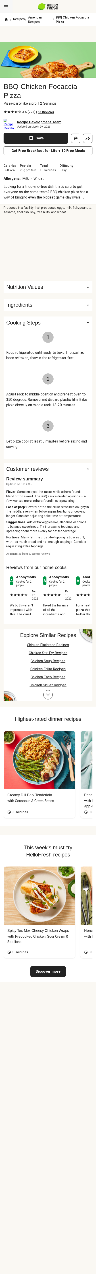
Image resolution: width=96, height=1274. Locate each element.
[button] (48, 304)
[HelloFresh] (48, 6)
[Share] (87, 138)
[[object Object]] (75, 138)
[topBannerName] (48, 34)
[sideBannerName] (48, 247)
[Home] (6, 20)
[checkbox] (5, 112)
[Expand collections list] (48, 694)
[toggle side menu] (6, 6)
